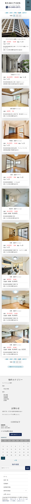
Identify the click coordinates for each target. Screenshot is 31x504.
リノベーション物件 (7, 383)
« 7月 (15, 460)
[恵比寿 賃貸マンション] (15, 197)
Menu (28, 6)
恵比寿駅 (6, 394)
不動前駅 (6, 397)
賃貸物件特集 (7, 487)
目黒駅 (5, 400)
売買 (3, 386)
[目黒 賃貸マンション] (15, 97)
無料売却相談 (7, 490)
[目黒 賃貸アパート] (15, 163)
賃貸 (3, 391)
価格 (7, 13)
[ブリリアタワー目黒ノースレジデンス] (15, 28)
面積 (11, 13)
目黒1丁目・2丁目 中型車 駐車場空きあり (12, 411)
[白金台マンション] (15, 63)
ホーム (5, 476)
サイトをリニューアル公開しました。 (11, 414)
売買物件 (6, 483)
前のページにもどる (15, 367)
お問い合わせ (7, 494)
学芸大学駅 (6, 388)
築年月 (25, 13)
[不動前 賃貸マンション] (15, 129)
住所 (19, 13)
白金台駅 (6, 396)
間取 (15, 13)
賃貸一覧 (6, 480)
